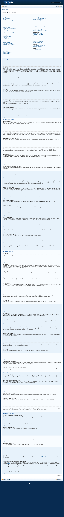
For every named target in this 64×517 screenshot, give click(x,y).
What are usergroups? (36, 17)
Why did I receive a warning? (6, 42)
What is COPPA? (5, 16)
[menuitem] (8, 6)
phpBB (40, 144)
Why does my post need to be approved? (8, 45)
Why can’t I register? (5, 17)
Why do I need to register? (6, 15)
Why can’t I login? (5, 19)
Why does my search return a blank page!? (38, 35)
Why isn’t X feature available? (36, 50)
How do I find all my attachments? (37, 46)
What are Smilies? (5, 50)
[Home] (8, 2)
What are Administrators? (36, 15)
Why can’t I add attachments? (7, 41)
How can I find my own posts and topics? (38, 36)
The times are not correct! (6, 27)
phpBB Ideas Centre (44, 456)
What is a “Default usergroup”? (37, 21)
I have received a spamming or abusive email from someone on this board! (43, 26)
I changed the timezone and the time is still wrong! (9, 28)
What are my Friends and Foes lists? (37, 29)
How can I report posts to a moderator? (8, 43)
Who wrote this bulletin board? (37, 49)
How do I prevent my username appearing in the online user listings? (12, 26)
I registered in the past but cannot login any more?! (9, 20)
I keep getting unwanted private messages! (38, 25)
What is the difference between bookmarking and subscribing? (41, 39)
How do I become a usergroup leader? (38, 19)
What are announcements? (6, 53)
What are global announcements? (7, 52)
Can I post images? (5, 51)
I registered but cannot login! (6, 18)
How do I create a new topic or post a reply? (8, 35)
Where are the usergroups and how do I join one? (39, 18)
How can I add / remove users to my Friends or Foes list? (40, 30)
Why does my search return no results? (38, 34)
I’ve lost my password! (6, 21)
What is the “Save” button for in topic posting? (9, 44)
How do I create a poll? (6, 38)
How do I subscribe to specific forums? (38, 41)
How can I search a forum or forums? (38, 33)
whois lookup (9, 463)
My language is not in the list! (6, 29)
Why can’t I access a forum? (6, 40)
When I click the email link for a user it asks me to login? (10, 32)
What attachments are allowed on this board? (39, 45)
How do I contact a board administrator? (38, 51)
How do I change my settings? (7, 25)
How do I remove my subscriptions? (37, 42)
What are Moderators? (36, 16)
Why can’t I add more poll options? (7, 39)
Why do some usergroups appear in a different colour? (40, 20)
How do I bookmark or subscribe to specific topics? (39, 40)
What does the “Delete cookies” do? (7, 22)
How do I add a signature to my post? (8, 37)
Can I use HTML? (5, 49)
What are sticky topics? (6, 54)
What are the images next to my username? (8, 30)
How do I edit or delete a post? (7, 36)
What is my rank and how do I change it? (8, 31)
